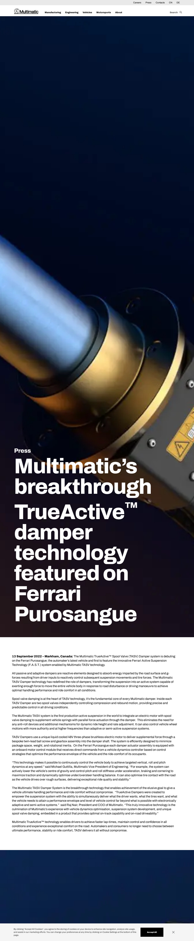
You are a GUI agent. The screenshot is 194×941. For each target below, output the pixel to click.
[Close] (176, 932)
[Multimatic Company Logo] (26, 11)
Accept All (152, 932)
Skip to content (21, 2)
